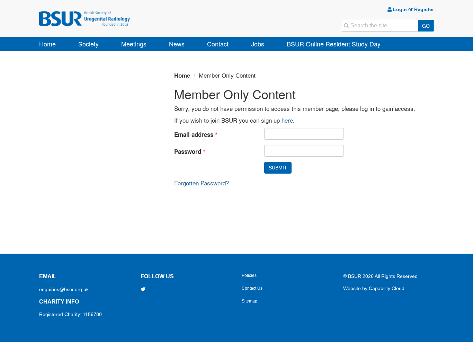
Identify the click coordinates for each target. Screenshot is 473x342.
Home (47, 43)
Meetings (133, 43)
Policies (249, 275)
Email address (195, 134)
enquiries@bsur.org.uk (64, 289)
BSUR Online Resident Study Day (334, 43)
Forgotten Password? (201, 182)
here (287, 120)
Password (189, 151)
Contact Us (252, 288)
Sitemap (249, 301)
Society (88, 43)
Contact (218, 43)
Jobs (257, 43)
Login (399, 9)
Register (424, 9)
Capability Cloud (386, 288)
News (177, 43)
